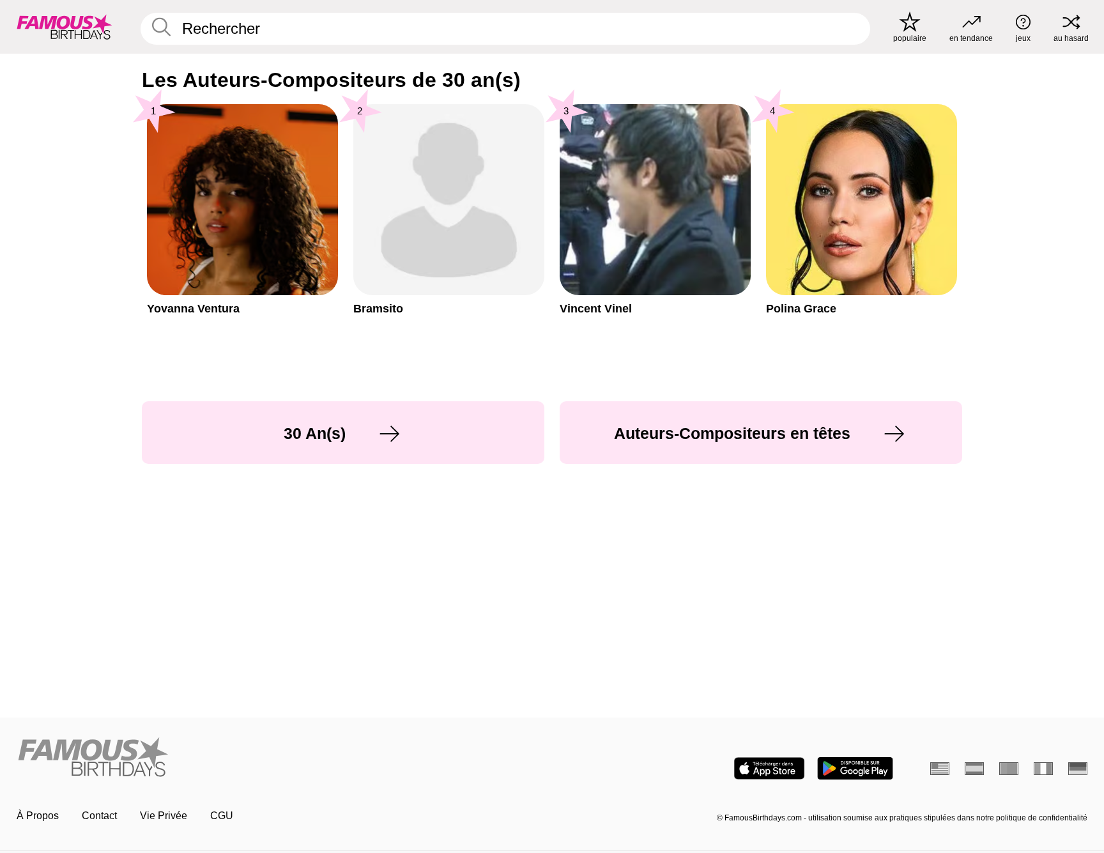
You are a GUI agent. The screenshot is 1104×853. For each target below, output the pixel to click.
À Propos (38, 815)
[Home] (280, 758)
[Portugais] (1008, 768)
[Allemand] (1077, 768)
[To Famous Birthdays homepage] (64, 27)
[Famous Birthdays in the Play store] (855, 768)
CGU (221, 815)
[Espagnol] (974, 768)
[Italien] (1043, 768)
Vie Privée (163, 815)
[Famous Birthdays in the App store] (769, 768)
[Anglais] (939, 768)
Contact (99, 815)
